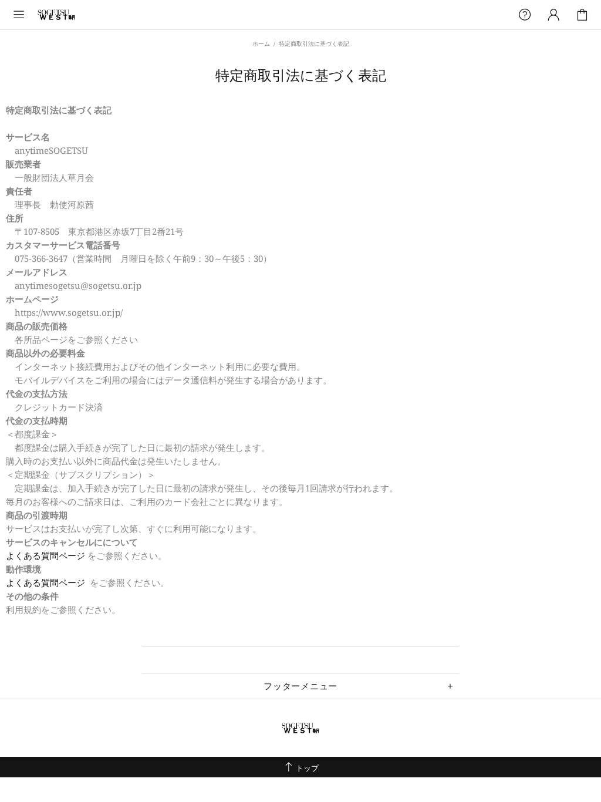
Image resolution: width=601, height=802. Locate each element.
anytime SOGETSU (56, 14)
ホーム (261, 43)
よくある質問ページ (46, 555)
